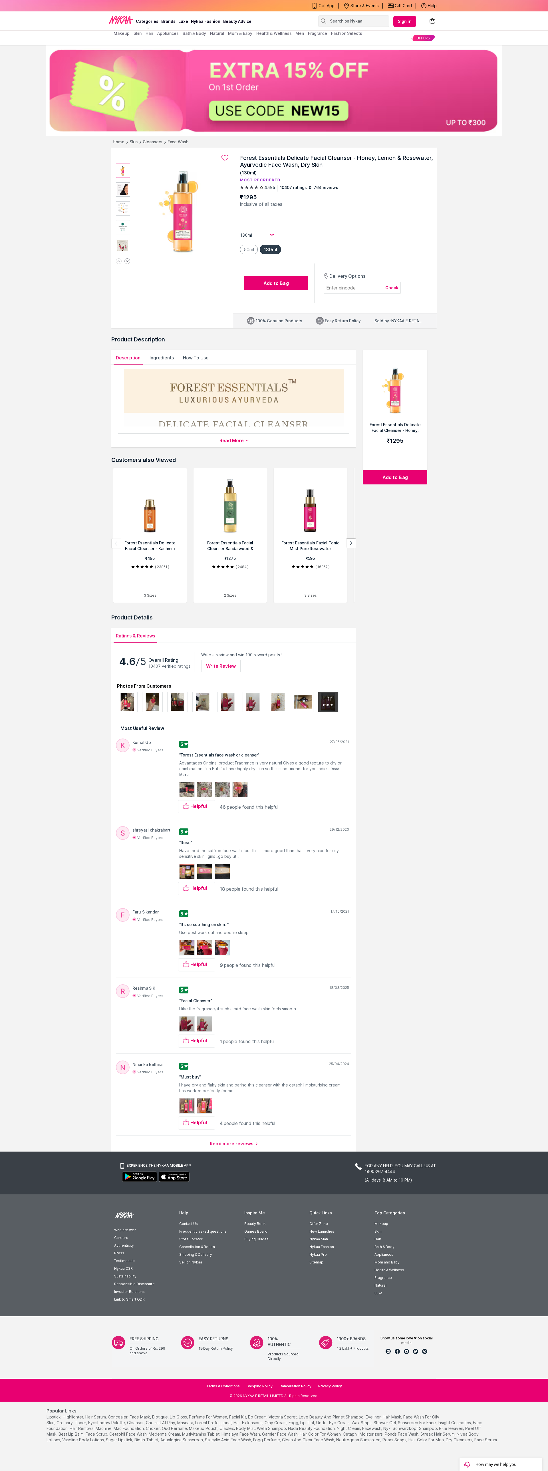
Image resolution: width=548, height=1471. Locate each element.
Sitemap (316, 1262)
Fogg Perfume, (267, 1439)
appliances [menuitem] (168, 33)
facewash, (372, 1428)
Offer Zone (318, 1224)
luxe (183, 21)
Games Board (255, 1231)
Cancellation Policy (295, 1386)
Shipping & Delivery (195, 1254)
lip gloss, (179, 1416)
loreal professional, (213, 1422)
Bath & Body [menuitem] (194, 33)
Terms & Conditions (223, 1386)
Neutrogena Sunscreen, (358, 1439)
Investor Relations (129, 1291)
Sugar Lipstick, (119, 1439)
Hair (377, 1239)
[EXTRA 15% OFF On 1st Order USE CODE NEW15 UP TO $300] (274, 90)
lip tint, (307, 1422)
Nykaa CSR (123, 1268)
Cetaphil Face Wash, (128, 1434)
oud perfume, (175, 1428)
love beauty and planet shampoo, (331, 1416)
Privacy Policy (330, 1386)
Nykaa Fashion (205, 21)
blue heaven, (451, 1428)
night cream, (349, 1428)
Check (391, 287)
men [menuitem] (299, 33)
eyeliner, (374, 1416)
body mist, (246, 1428)
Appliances (383, 1254)
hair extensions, (248, 1422)
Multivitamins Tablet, (201, 1434)
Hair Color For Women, (321, 1434)
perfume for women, (208, 1416)
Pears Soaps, (394, 1439)
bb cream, (257, 1416)
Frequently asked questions (203, 1231)
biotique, (160, 1416)
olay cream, (276, 1422)
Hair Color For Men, (426, 1439)
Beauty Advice (237, 21)
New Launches (321, 1231)
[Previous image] (119, 261)
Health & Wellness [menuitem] (273, 33)
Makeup (381, 1224)
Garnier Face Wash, (280, 1434)
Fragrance (383, 1277)
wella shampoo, (272, 1428)
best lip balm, (71, 1434)
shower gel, (385, 1422)
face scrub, (97, 1434)
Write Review (221, 666)
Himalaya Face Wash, (241, 1434)
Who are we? (125, 1230)
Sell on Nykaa (190, 1262)
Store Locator (191, 1239)
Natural (380, 1285)
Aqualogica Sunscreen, (182, 1439)
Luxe (378, 1293)
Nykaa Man (318, 1239)
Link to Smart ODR (129, 1299)
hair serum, (96, 1416)
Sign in (405, 21)
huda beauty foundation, (312, 1428)
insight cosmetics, (455, 1422)
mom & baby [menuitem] (240, 33)
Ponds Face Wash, (402, 1434)
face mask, (140, 1416)
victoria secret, (283, 1416)
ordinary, (65, 1422)
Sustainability (125, 1276)
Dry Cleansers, (459, 1439)
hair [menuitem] (149, 33)
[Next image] (127, 261)
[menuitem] (423, 38)
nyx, (387, 1428)
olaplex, (227, 1428)
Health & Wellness (389, 1270)
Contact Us (188, 1224)
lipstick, (54, 1416)
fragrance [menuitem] (317, 33)
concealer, (118, 1416)
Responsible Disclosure (134, 1284)
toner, (81, 1422)
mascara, (185, 1422)
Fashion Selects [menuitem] (346, 33)
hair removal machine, (91, 1428)
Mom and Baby (387, 1262)
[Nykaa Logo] (121, 20)
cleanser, (136, 1422)
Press (119, 1253)
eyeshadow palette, (107, 1422)
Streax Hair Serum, (438, 1434)
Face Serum (485, 1439)
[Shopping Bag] (432, 21)
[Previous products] (116, 543)
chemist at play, (161, 1422)
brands (168, 21)
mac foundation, (129, 1428)
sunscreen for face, (417, 1422)
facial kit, (238, 1416)
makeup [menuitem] (121, 33)
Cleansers (152, 141)
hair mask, (392, 1416)
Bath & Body (384, 1247)
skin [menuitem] (138, 33)
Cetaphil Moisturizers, (363, 1434)
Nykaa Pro (318, 1254)
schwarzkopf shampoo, (415, 1428)
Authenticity (124, 1245)
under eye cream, (333, 1422)
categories (147, 21)
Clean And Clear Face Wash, (308, 1439)
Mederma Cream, (165, 1434)
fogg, (294, 1422)
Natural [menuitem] (217, 33)
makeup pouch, (203, 1428)
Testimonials (124, 1261)
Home (118, 141)
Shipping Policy (260, 1386)
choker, (153, 1428)
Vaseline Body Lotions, (83, 1439)
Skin (134, 141)
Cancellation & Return (197, 1247)
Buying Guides (256, 1239)
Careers (121, 1237)
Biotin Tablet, (146, 1439)
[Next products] (351, 543)
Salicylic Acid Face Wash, (228, 1439)
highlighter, (73, 1416)
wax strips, (362, 1422)
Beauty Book (255, 1224)
